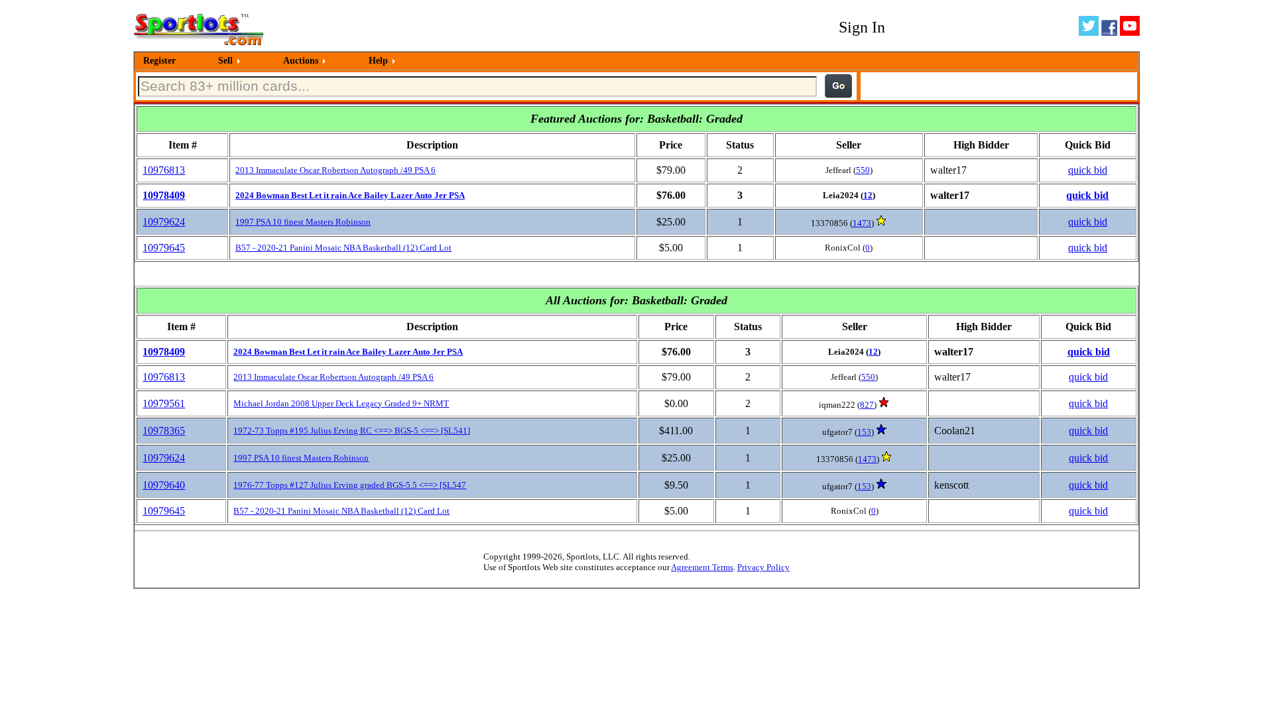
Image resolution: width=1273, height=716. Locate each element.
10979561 (164, 403)
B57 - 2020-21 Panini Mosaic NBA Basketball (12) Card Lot (343, 248)
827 (867, 405)
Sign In (862, 27)
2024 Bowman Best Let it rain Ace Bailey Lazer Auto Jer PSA (350, 195)
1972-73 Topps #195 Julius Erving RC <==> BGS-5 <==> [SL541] (351, 431)
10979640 (164, 485)
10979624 (164, 221)
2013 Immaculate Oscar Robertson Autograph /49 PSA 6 (335, 170)
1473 (862, 223)
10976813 (164, 170)
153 (864, 432)
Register (159, 61)
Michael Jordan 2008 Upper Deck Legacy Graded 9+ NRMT (341, 403)
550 (863, 170)
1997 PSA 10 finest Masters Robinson (303, 222)
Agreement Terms (702, 567)
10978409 (164, 195)
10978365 (164, 430)
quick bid (1087, 170)
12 (868, 195)
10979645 (164, 247)
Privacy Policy (763, 567)
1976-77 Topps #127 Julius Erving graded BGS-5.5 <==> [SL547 (349, 485)
